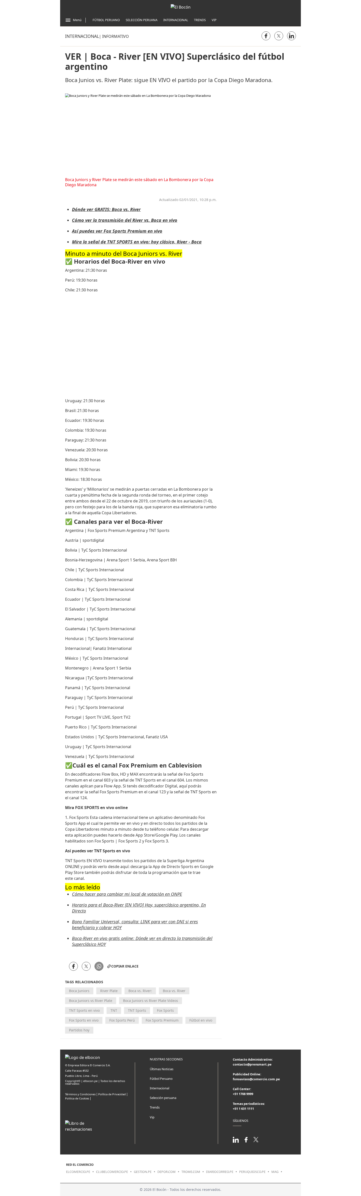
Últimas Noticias (161, 1069)
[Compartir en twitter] (278, 35)
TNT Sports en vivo (84, 1010)
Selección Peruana (141, 20)
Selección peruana (163, 1098)
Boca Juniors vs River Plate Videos (150, 1000)
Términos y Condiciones (80, 1094)
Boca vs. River (174, 990)
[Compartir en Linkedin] (291, 35)
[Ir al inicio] (181, 7)
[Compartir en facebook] (266, 35)
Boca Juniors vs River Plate (90, 1000)
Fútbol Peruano (106, 20)
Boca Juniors (79, 990)
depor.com (166, 1171)
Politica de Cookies (77, 1098)
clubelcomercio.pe (112, 1171)
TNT (114, 1010)
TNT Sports (137, 1010)
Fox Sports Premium (162, 1020)
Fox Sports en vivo (83, 1020)
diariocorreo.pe (219, 1171)
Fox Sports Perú (122, 1020)
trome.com (190, 1171)
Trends (200, 20)
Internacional (175, 20)
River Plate (109, 990)
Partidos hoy (79, 1030)
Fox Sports (165, 1010)
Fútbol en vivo (200, 1020)
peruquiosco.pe (252, 1171)
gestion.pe (143, 1171)
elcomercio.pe (78, 1171)
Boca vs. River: (140, 990)
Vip (214, 20)
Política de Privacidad (112, 1094)
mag (274, 1171)
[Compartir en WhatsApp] (99, 966)
